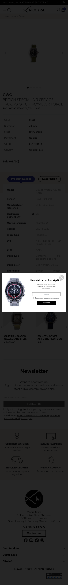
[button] (62, 277)
